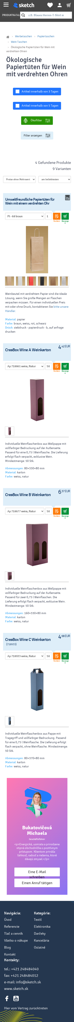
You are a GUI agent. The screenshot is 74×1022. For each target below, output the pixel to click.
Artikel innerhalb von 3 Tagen (40, 91)
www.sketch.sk (16, 988)
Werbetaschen (23, 36)
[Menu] (6, 4)
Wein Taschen (19, 42)
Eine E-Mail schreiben (37, 873)
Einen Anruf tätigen (37, 883)
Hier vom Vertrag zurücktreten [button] (26, 1008)
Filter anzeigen (33, 135)
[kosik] (69, 5)
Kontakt (10, 954)
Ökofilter (36, 120)
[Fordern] (56, 216)
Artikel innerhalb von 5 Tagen (40, 105)
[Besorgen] (65, 216)
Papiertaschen (45, 36)
